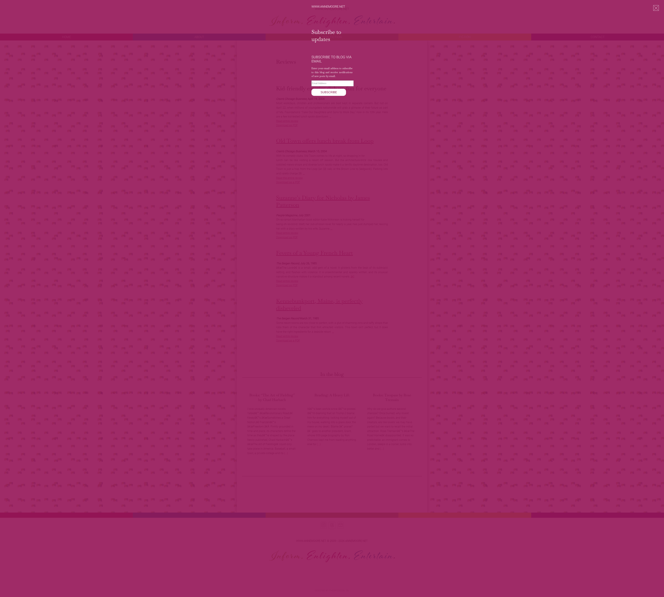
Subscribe (329, 92)
